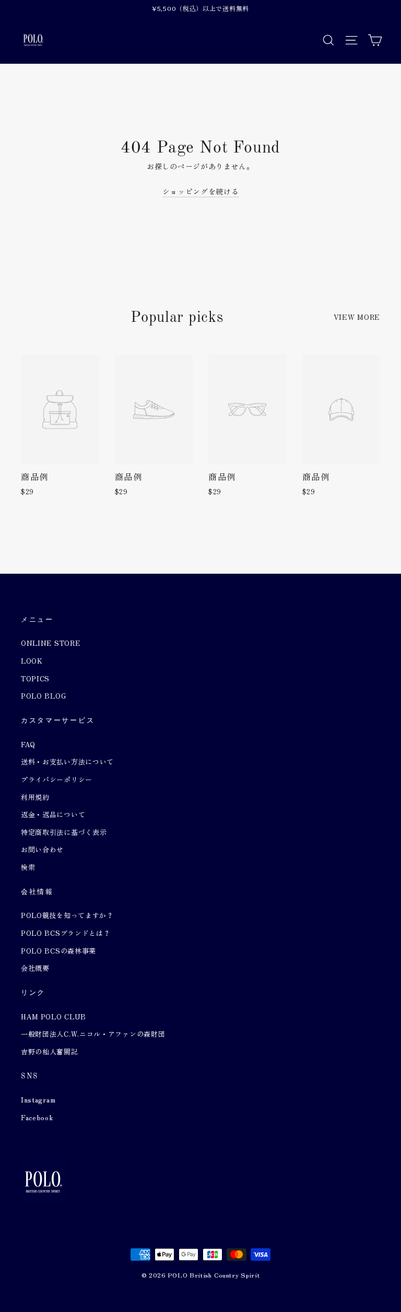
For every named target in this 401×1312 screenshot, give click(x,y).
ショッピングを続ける (200, 191)
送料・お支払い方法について (67, 762)
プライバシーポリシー (56, 779)
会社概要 (35, 968)
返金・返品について (53, 814)
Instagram (38, 1100)
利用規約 (35, 797)
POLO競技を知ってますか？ (67, 915)
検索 (28, 867)
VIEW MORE (357, 316)
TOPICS (35, 678)
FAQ (28, 744)
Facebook (37, 1117)
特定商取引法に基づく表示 (64, 832)
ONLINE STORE (50, 643)
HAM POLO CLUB (53, 1016)
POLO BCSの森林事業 (58, 951)
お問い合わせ (42, 849)
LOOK (32, 661)
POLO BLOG (43, 696)
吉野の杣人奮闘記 (49, 1051)
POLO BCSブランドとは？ (66, 933)
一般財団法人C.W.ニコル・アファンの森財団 (93, 1034)
